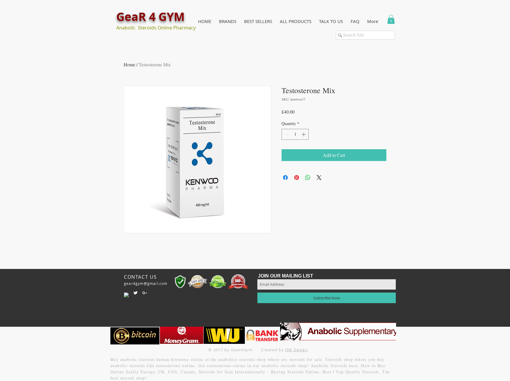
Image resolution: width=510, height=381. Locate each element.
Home (129, 64)
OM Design (296, 349)
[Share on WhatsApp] (307, 177)
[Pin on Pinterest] (296, 177)
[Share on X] (319, 177)
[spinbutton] (295, 134)
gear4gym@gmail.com (146, 283)
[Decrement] (286, 134)
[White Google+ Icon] (144, 292)
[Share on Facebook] (285, 177)
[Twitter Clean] (135, 292)
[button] (227, 21)
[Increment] (304, 134)
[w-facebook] (126, 295)
